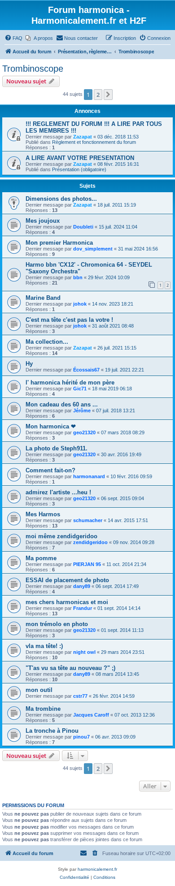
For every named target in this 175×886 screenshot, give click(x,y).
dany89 (81, 586)
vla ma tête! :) (44, 646)
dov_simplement (93, 248)
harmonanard (89, 476)
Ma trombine (43, 708)
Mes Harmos (43, 514)
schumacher (87, 520)
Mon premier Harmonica (59, 242)
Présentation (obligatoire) (79, 169)
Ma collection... (47, 341)
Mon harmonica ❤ (51, 426)
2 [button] (98, 95)
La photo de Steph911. (57, 448)
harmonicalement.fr (97, 869)
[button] (108, 94)
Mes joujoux (43, 220)
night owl (84, 652)
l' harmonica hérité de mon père (70, 382)
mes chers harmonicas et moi (67, 602)
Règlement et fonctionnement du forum (94, 142)
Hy (29, 363)
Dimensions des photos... (61, 198)
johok (80, 304)
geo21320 (84, 432)
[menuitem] (13, 38)
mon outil (39, 690)
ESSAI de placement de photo (67, 580)
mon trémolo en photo (57, 624)
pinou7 (81, 736)
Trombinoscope (32, 68)
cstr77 (80, 696)
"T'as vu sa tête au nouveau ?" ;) (70, 668)
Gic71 (80, 388)
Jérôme (82, 410)
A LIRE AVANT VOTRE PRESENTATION (80, 158)
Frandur (82, 608)
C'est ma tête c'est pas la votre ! (69, 319)
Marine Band (43, 297)
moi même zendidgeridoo (61, 536)
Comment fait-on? (50, 470)
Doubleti (83, 226)
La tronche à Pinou (52, 730)
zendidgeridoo (90, 542)
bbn (78, 277)
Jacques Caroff (91, 714)
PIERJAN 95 (87, 564)
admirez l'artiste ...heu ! (58, 492)
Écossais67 (86, 369)
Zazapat (82, 136)
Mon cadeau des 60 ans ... (62, 404)
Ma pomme (41, 558)
